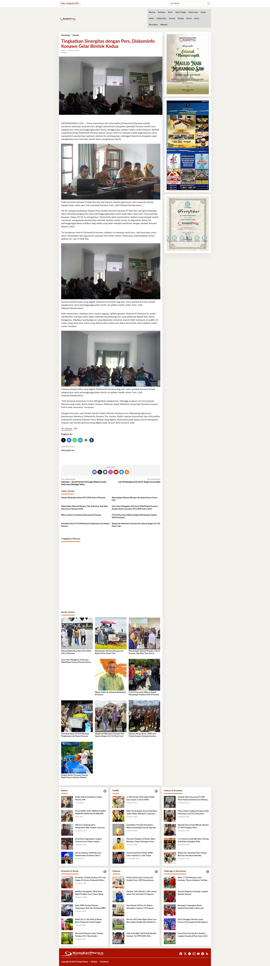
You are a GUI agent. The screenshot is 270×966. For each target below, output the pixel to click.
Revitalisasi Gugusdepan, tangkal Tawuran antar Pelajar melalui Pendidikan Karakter (88, 840)
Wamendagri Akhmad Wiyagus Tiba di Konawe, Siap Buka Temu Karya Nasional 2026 (84, 507)
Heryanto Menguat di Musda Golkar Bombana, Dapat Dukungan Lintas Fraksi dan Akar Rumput (140, 840)
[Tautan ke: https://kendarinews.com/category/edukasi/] (156, 871)
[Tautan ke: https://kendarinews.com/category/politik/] (156, 791)
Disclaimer (104, 962)
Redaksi (94, 962)
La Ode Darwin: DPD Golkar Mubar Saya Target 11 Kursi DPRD (140, 798)
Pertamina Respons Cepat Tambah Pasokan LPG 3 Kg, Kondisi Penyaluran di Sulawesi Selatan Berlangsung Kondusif (89, 935)
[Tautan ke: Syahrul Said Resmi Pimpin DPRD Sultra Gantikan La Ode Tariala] (118, 858)
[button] (208, 3)
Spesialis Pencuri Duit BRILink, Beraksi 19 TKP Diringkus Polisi (193, 826)
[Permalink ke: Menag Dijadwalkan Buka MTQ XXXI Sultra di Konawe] (77, 633)
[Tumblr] (105, 472)
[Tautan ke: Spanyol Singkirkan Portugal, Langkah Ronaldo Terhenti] (170, 896)
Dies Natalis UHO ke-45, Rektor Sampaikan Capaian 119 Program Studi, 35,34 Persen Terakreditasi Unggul (140, 907)
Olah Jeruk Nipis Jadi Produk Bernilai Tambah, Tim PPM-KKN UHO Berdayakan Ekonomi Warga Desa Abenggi (141, 935)
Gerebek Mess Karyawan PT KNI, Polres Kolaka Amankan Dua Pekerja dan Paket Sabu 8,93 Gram (192, 798)
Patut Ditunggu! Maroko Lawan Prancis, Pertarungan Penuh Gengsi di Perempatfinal (193, 921)
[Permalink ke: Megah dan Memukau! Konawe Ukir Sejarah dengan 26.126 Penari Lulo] (111, 716)
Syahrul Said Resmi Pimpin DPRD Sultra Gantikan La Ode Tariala (139, 854)
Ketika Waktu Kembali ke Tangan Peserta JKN (88, 798)
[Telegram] (121, 472)
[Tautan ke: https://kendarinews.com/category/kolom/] (105, 791)
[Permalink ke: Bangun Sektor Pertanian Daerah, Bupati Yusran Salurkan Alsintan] (77, 758)
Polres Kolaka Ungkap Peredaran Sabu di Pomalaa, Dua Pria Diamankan (193, 812)
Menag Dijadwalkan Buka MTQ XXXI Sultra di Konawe (83, 498)
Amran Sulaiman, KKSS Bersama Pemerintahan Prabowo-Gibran (88, 854)
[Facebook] (94, 472)
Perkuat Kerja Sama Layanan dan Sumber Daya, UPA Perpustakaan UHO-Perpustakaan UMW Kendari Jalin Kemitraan (140, 879)
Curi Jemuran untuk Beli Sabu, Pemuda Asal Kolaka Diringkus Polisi (193, 840)
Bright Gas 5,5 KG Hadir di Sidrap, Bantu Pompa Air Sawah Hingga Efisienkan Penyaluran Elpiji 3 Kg (88, 921)
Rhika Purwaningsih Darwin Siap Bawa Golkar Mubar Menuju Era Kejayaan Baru (141, 812)
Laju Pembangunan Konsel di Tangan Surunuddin (139, 480)
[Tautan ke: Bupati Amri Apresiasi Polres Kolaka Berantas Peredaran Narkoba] (170, 858)
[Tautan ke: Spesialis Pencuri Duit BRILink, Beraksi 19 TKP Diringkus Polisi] (170, 830)
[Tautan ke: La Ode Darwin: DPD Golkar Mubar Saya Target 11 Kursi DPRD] (118, 802)
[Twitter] (100, 472)
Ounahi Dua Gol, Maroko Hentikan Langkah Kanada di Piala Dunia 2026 (193, 935)
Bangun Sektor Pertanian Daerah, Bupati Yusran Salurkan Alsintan (74, 776)
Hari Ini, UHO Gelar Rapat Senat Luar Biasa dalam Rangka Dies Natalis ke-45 (141, 921)
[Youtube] (116, 472)
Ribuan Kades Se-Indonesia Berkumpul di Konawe (81, 515)
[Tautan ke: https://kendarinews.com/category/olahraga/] (207, 871)
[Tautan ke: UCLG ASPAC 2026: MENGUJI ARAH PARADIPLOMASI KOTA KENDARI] (67, 816)
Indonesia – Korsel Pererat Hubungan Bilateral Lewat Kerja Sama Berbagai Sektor (83, 481)
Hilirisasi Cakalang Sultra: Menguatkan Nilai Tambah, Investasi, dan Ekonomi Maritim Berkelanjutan (90, 826)
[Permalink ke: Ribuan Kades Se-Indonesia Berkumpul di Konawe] (111, 675)
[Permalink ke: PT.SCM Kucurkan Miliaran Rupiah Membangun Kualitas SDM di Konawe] (144, 675)
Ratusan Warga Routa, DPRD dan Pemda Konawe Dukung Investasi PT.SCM (142, 735)
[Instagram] (110, 472)
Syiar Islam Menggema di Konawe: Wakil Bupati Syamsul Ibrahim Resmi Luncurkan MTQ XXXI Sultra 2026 (135, 507)
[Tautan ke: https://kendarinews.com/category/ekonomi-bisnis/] (105, 871)
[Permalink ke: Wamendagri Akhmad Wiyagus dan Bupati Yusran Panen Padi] (111, 633)
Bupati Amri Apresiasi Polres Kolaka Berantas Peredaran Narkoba (192, 854)
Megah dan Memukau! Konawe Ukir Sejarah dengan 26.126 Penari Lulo (136, 525)
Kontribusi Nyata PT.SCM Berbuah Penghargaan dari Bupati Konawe (85, 525)
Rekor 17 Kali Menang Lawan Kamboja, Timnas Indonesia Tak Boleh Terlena (193, 879)
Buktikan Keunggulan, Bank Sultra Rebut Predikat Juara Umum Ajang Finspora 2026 (89, 893)
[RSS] (127, 472)
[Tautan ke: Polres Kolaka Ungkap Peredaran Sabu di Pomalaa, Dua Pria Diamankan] (170, 816)
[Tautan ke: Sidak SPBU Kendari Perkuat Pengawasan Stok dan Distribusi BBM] (67, 910)
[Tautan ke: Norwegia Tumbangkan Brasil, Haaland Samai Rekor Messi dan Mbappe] (170, 910)
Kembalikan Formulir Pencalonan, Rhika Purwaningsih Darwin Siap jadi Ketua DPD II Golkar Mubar (141, 826)
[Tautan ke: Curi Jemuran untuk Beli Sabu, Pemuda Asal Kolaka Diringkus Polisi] (170, 844)
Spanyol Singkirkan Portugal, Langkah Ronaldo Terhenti (193, 893)
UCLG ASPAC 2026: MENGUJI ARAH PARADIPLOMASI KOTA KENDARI (90, 812)
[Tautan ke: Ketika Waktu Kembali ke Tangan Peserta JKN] (67, 802)
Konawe (64, 52)
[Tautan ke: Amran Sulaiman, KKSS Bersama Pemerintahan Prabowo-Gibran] (67, 858)
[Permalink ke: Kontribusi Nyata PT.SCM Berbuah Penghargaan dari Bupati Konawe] (77, 716)
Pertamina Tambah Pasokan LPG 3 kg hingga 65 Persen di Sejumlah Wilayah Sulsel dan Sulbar (90, 879)
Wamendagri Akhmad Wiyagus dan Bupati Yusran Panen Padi (134, 499)
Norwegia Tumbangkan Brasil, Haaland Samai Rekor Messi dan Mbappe (191, 907)
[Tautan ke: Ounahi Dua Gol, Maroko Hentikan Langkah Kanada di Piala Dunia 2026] (170, 938)
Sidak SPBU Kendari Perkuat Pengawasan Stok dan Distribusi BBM (90, 907)
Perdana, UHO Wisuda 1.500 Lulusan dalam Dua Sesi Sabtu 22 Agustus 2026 (141, 893)
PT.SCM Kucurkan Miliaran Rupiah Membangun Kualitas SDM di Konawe (134, 516)
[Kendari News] (67, 19)
